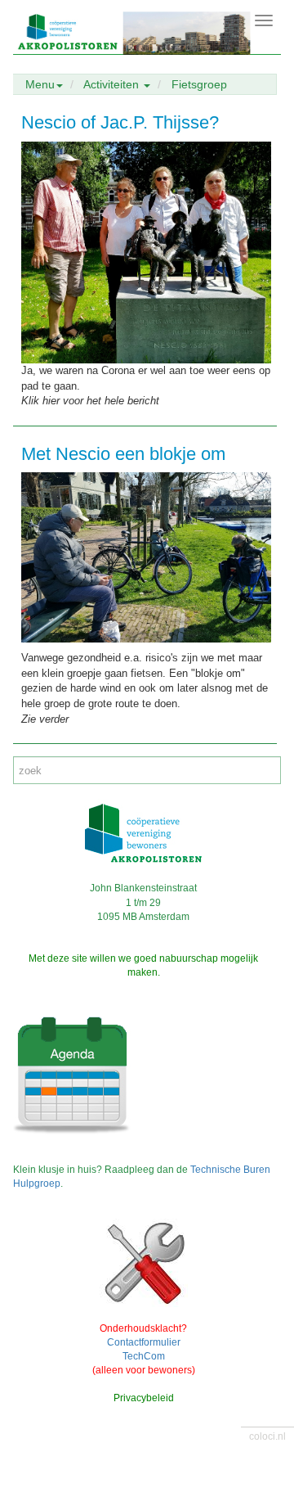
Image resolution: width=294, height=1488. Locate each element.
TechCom (143, 1356)
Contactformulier (143, 1342)
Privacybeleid (144, 1398)
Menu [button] (40, 84)
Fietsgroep (199, 84)
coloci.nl (267, 1436)
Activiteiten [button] (112, 84)
